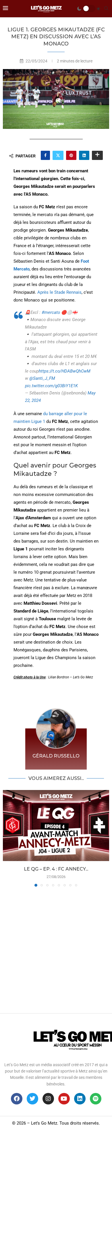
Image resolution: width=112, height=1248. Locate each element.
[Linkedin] (80, 1098)
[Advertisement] (56, 948)
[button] (8, 838)
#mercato (51, 312)
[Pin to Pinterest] (71, 155)
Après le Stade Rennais (59, 292)
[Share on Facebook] (45, 155)
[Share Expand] (97, 155)
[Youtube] (64, 1098)
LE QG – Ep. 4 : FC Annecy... (56, 869)
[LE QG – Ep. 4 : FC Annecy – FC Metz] (56, 825)
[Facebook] (16, 1098)
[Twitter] (32, 1098)
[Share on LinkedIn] (84, 155)
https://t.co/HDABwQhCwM (64, 371)
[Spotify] (95, 1098)
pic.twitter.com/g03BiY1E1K (51, 385)
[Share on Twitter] (58, 155)
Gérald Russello (56, 756)
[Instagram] (48, 1098)
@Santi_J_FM (42, 378)
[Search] (106, 8)
